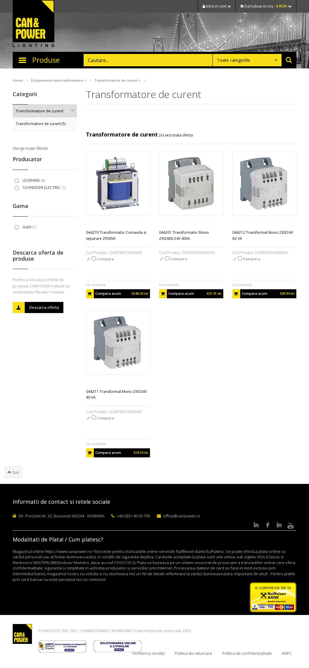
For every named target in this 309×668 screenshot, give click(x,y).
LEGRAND (33, 180)
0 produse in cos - (265, 6)
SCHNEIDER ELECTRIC (43, 187)
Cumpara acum (121, 293)
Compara (105, 259)
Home (18, 80)
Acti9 (29, 227)
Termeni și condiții (148, 653)
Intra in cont (216, 6)
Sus (15, 472)
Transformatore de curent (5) (41, 123)
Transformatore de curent (116, 80)
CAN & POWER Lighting (33, 24)
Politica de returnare (193, 653)
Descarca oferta (44, 307)
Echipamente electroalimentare (57, 80)
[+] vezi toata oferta (176, 135)
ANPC (287, 653)
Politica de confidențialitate (247, 653)
